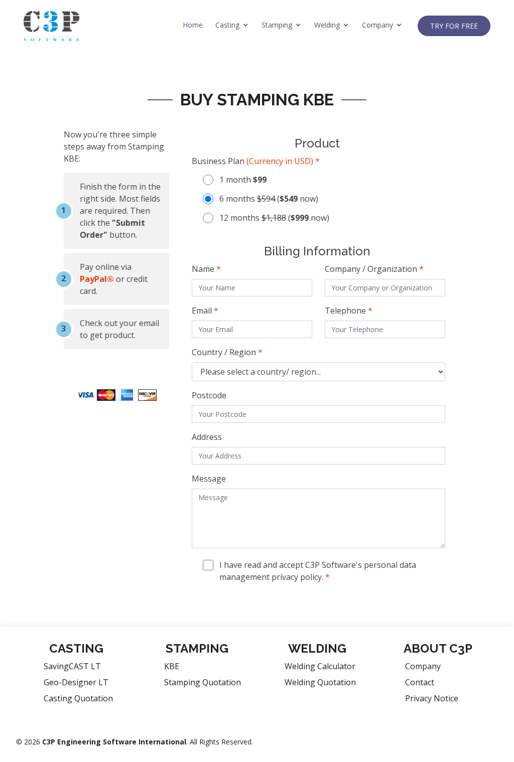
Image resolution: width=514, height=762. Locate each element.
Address (207, 436)
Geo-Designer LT (76, 682)
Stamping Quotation (202, 682)
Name (206, 268)
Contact (419, 682)
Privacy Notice (431, 698)
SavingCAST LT (72, 666)
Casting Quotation (78, 698)
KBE (171, 666)
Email (205, 310)
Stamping (277, 25)
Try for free (454, 26)
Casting (227, 25)
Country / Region (227, 352)
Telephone (348, 310)
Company (377, 25)
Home (193, 25)
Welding (327, 25)
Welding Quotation (320, 682)
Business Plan (256, 161)
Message (209, 478)
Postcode (209, 395)
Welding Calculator (320, 666)
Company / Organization (374, 268)
